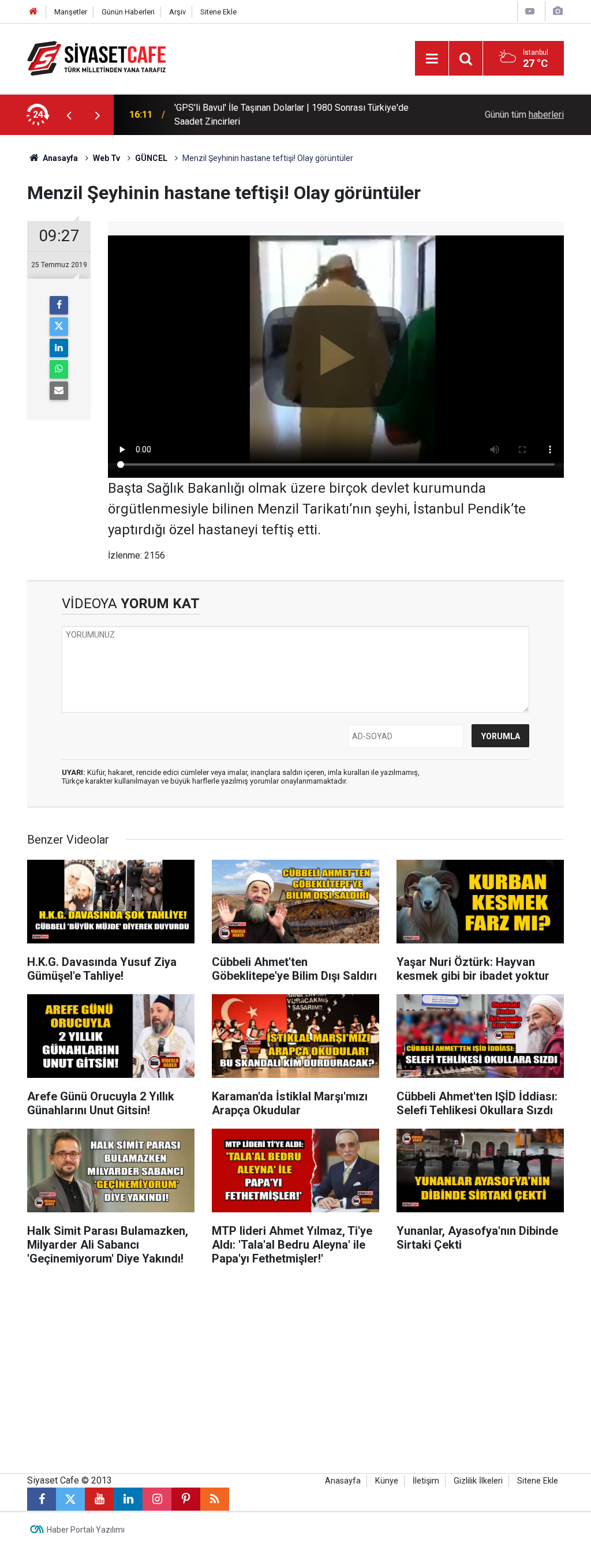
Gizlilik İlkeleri (478, 1481)
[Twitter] (59, 326)
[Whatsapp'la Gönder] (59, 369)
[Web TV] (529, 11)
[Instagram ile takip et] (157, 1499)
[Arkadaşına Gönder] (59, 390)
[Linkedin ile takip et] (128, 1499)
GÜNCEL (151, 158)
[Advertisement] (295, 1375)
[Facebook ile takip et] (41, 1499)
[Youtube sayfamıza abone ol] (99, 1499)
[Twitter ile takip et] (70, 1499)
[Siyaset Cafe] (96, 57)
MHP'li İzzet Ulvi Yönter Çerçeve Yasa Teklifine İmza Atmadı (295, 114)
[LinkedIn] (59, 348)
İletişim (426, 1481)
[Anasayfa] (33, 12)
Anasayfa (59, 158)
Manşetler (70, 12)
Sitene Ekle (218, 12)
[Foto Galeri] (557, 11)
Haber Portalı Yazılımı (86, 1529)
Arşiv (177, 12)
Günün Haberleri (128, 12)
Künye (386, 1481)
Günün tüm (524, 114)
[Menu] (431, 59)
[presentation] (68, 115)
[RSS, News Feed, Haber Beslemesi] (214, 1499)
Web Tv (106, 158)
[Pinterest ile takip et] (185, 1499)
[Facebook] (59, 305)
